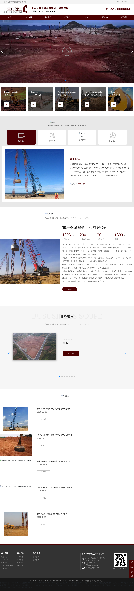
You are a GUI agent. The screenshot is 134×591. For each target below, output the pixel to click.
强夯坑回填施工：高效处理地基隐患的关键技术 (54, 488)
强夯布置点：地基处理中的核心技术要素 (52, 514)
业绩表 (86, 17)
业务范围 (28, 17)
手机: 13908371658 (91, 563)
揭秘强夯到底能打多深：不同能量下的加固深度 (54, 435)
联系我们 (124, 17)
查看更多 (70, 289)
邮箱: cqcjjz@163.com (92, 568)
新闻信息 (105, 17)
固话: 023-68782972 (91, 565)
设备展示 (47, 17)
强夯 (65, 342)
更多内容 (81, 184)
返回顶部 (131, 576)
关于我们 (67, 17)
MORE (43, 419)
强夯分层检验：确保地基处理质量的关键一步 (54, 461)
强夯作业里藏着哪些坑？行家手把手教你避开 (54, 409)
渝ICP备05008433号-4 (76, 581)
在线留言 (131, 562)
